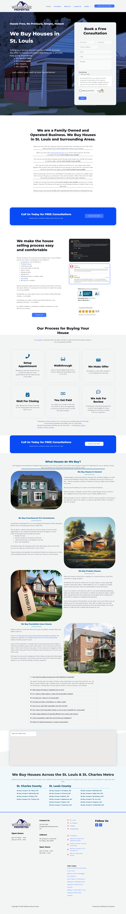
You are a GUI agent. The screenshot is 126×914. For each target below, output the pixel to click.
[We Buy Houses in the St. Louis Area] (77, 845)
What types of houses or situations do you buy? (48, 690)
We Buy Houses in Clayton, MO (59, 802)
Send (82, 98)
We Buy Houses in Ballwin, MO (59, 796)
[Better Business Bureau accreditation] (89, 274)
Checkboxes (83, 72)
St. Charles (50, 427)
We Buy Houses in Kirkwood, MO (60, 793)
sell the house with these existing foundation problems (37, 635)
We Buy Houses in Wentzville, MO (28, 793)
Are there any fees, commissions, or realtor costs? (49, 702)
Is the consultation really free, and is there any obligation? (52, 718)
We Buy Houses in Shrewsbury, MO (92, 796)
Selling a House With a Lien (76, 890)
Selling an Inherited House (76, 882)
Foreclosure (25, 262)
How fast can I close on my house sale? (45, 698)
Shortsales (24, 278)
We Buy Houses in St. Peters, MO (27, 790)
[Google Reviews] (100, 824)
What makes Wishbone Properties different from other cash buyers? (55, 714)
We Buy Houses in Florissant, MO (60, 790)
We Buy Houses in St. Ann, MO (91, 799)
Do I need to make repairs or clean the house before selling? (52, 694)
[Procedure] (72, 836)
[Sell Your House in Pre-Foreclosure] (77, 849)
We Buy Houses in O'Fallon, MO (27, 796)
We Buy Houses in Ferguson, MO (91, 802)
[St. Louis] (71, 820)
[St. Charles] (72, 823)
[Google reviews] (89, 250)
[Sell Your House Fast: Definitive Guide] (77, 840)
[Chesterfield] (72, 829)
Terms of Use (85, 74)
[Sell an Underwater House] (77, 854)
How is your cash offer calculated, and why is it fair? (50, 706)
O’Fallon (40, 427)
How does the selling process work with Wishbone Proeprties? (53, 677)
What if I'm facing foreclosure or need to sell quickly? (50, 722)
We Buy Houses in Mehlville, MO (91, 790)
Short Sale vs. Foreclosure (76, 879)
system (39, 340)
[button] (90, 6)
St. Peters (82, 425)
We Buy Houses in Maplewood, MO (60, 799)
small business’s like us (58, 153)
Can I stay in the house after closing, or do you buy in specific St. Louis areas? (58, 710)
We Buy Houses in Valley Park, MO (92, 793)
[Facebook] (96, 824)
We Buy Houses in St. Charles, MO (28, 799)
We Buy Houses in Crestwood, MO (60, 805)
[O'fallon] (71, 826)
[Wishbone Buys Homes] (22, 6)
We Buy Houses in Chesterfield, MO (92, 805)
